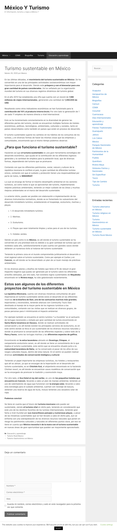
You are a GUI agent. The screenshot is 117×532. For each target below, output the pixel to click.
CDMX (17, 55)
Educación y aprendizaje (58, 55)
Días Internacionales (101, 118)
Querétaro (97, 161)
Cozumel (96, 111)
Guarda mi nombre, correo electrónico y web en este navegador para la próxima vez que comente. (44, 505)
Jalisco (95, 135)
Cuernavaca (97, 114)
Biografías (29, 55)
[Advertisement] (58, 35)
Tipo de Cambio (99, 181)
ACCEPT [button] (58, 528)
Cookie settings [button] (106, 525)
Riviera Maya (98, 165)
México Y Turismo (27, 7)
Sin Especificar (99, 175)
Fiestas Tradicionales (102, 128)
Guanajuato (97, 131)
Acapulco (96, 90)
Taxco (95, 178)
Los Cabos (97, 138)
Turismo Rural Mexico (15, 436)
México (5, 55)
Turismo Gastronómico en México (20, 438)
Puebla (95, 158)
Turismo (41, 55)
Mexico (95, 141)
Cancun (95, 104)
